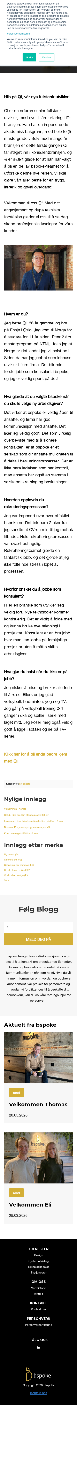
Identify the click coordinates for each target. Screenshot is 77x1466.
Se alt (7, 880)
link (38, 1057)
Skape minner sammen (19, 865)
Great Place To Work (17, 870)
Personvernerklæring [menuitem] (38, 1324)
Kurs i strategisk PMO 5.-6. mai (21, 833)
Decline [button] (46, 57)
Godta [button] (29, 57)
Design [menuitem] (38, 1255)
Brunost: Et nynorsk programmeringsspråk (27, 827)
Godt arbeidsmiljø (16, 875)
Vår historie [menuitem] (38, 1288)
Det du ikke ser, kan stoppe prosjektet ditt (26, 815)
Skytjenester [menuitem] (39, 1272)
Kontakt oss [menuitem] (38, 1309)
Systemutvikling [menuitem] (39, 1261)
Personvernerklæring (19, 33)
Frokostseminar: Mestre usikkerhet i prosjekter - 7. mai (33, 821)
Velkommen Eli (30, 1204)
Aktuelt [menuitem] (38, 1293)
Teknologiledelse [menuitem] (38, 1266)
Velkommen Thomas (15, 808)
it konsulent (13, 859)
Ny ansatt (24, 783)
